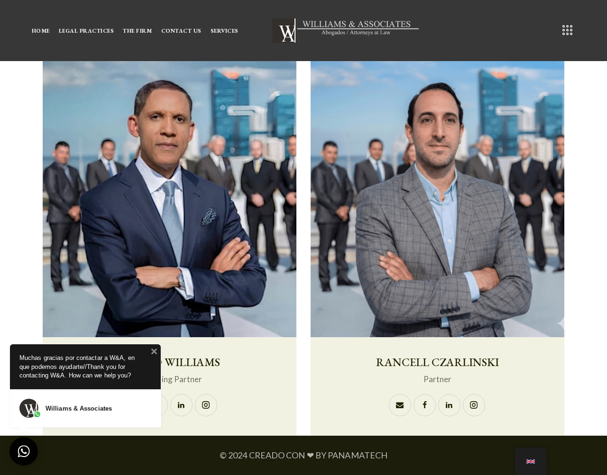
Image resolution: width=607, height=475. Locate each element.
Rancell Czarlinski (437, 362)
